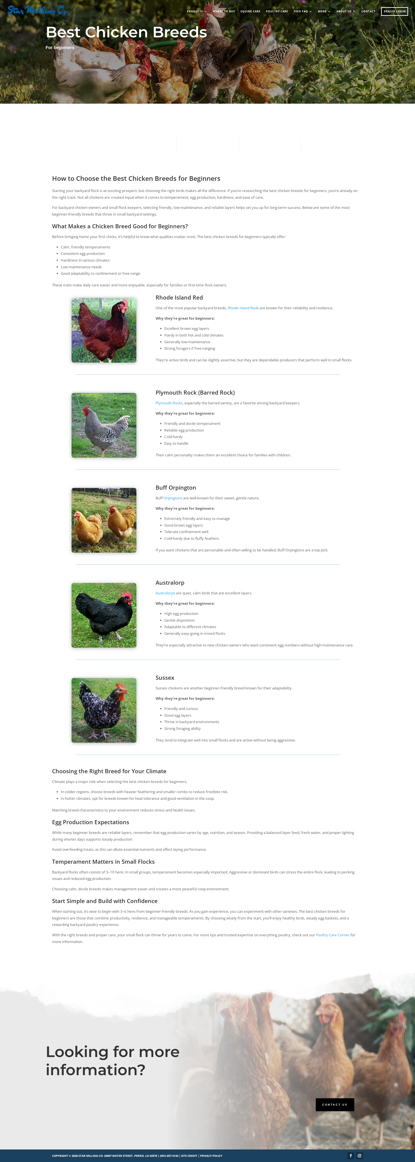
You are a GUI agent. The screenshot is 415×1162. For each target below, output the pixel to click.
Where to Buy (224, 11)
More (322, 11)
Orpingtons (172, 497)
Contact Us (335, 1104)
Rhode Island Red (242, 307)
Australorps (165, 593)
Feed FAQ (301, 11)
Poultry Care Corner (333, 934)
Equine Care (250, 11)
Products (195, 11)
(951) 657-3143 (169, 1156)
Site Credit (189, 1156)
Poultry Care (277, 11)
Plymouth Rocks (169, 402)
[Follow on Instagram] (359, 1155)
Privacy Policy (211, 1156)
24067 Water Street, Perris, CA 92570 (130, 1156)
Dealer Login (395, 11)
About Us (344, 11)
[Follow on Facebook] (350, 1155)
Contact (368, 11)
